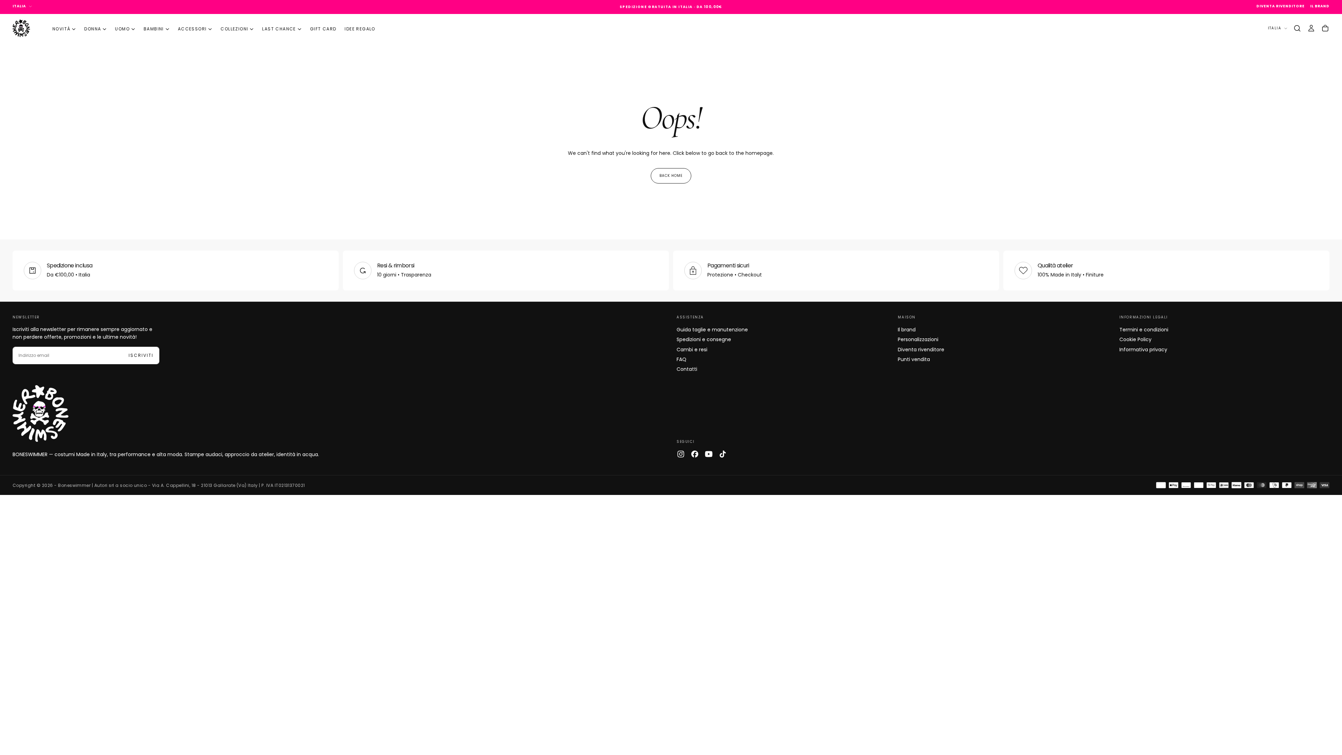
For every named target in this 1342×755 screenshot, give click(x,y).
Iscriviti (141, 355)
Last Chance (279, 29)
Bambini (154, 29)
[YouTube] (709, 454)
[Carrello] (1325, 28)
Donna (92, 29)
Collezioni (234, 29)
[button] (1297, 28)
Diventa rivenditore (921, 349)
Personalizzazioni (918, 339)
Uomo (122, 29)
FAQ (681, 359)
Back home (671, 175)
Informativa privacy (1143, 349)
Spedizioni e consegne (704, 339)
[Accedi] (1311, 28)
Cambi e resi (692, 349)
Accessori (192, 29)
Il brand (907, 329)
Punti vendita (914, 359)
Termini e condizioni (1143, 329)
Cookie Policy (1135, 339)
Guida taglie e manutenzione (712, 329)
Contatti (687, 369)
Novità (61, 29)
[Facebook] (695, 454)
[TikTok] (723, 454)
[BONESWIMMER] (40, 413)
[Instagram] (681, 454)
